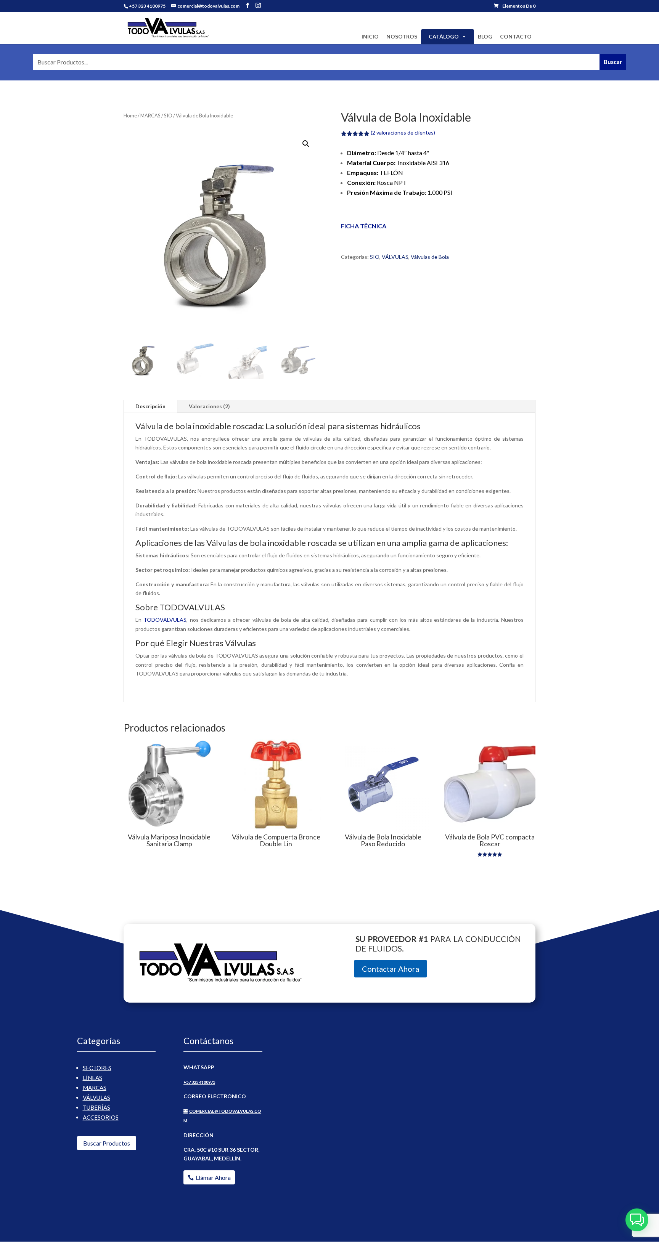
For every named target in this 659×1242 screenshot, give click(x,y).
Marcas (94, 1087)
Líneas (92, 1077)
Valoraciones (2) (209, 406)
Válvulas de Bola (430, 257)
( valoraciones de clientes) (403, 132)
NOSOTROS (401, 36)
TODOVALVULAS (164, 619)
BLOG (485, 36)
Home (130, 115)
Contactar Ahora (390, 968)
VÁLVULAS (395, 257)
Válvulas (96, 1097)
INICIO (370, 36)
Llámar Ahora (213, 1177)
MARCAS (150, 115)
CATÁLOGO (444, 36)
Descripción (150, 406)
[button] (306, 144)
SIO (168, 115)
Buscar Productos (106, 1143)
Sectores (97, 1067)
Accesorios (101, 1117)
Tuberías (96, 1107)
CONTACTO (516, 36)
